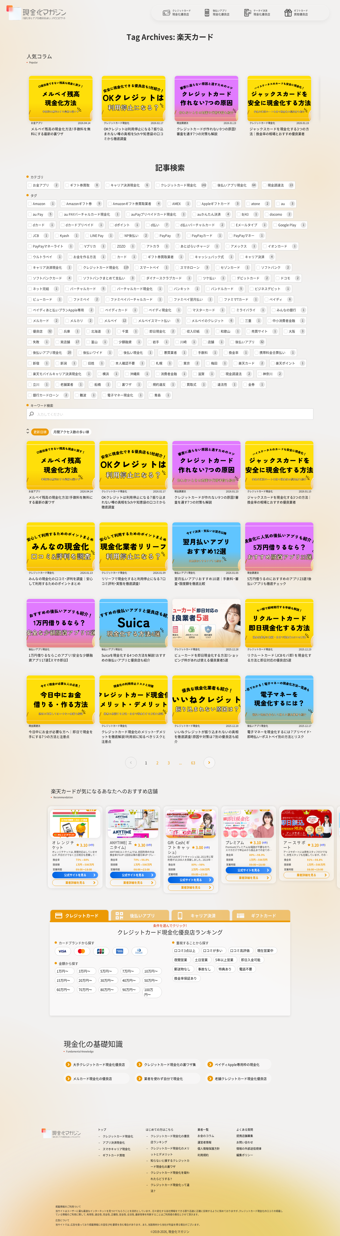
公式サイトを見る (75, 875)
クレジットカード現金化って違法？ (170, 1188)
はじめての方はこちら (159, 1130)
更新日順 (40, 431)
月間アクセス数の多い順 (71, 431)
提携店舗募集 (244, 1136)
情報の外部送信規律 (248, 1149)
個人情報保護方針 (209, 1149)
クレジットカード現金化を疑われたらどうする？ (170, 1176)
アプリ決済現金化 (114, 1142)
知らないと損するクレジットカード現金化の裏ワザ (170, 1164)
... (180, 762)
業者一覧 (203, 1130)
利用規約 (203, 1155)
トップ (102, 1130)
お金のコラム (206, 1136)
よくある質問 (244, 1130)
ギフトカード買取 (114, 1155)
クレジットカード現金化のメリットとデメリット (170, 1151)
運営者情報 (204, 1142)
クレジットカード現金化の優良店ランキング (170, 1139)
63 (193, 762)
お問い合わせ (244, 1142)
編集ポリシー (244, 1155)
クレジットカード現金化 (118, 1136)
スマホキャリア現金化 (116, 1149)
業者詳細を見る (75, 883)
